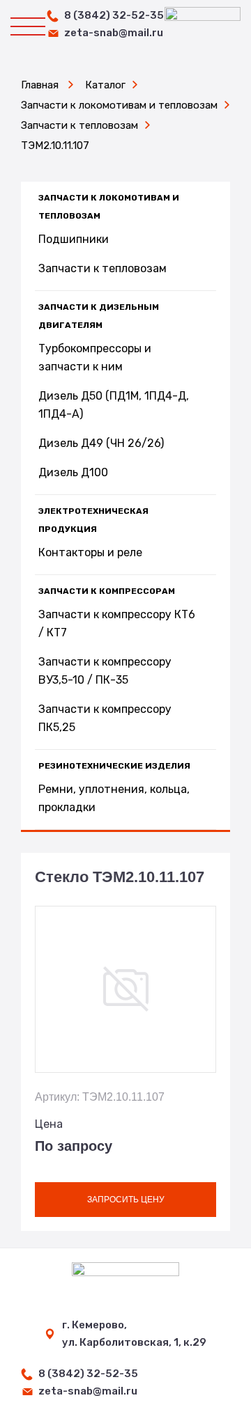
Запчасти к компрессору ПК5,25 (105, 718)
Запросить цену (126, 1199)
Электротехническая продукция (93, 520)
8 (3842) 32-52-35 (114, 15)
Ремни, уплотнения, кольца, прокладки (114, 798)
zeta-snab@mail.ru (113, 32)
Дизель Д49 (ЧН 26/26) (101, 443)
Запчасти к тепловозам (102, 268)
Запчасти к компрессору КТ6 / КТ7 (116, 623)
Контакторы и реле (90, 552)
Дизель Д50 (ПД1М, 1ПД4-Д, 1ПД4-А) (113, 405)
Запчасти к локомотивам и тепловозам (108, 207)
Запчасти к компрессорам (106, 591)
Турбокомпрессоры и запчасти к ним (94, 357)
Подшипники (73, 239)
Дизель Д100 (73, 472)
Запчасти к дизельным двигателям (98, 316)
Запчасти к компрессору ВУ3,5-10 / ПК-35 (105, 670)
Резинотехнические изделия (114, 766)
